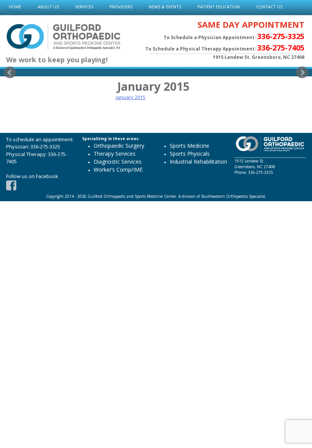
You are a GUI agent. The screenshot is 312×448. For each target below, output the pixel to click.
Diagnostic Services (118, 161)
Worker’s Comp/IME (118, 169)
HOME (15, 6)
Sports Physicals (190, 153)
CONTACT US (269, 6)
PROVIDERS (121, 6)
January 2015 (130, 97)
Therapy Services (114, 153)
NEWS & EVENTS (165, 6)
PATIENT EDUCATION (218, 6)
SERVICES (84, 6)
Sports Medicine (189, 145)
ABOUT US (48, 6)
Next (302, 72)
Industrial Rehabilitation (198, 161)
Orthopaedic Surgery (119, 145)
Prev (10, 72)
